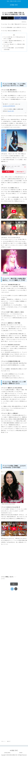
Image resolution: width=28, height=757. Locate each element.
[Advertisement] (14, 67)
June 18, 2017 (11, 111)
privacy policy (7, 752)
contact (20, 752)
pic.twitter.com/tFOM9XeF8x (9, 105)
